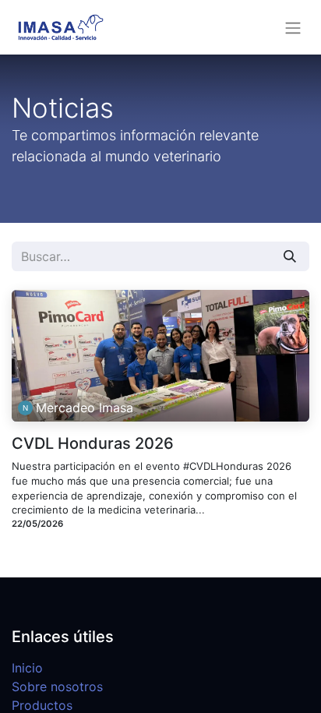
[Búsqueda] (289, 256)
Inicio (27, 668)
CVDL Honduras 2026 (93, 443)
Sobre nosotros (57, 686)
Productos (42, 705)
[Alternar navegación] (293, 27)
